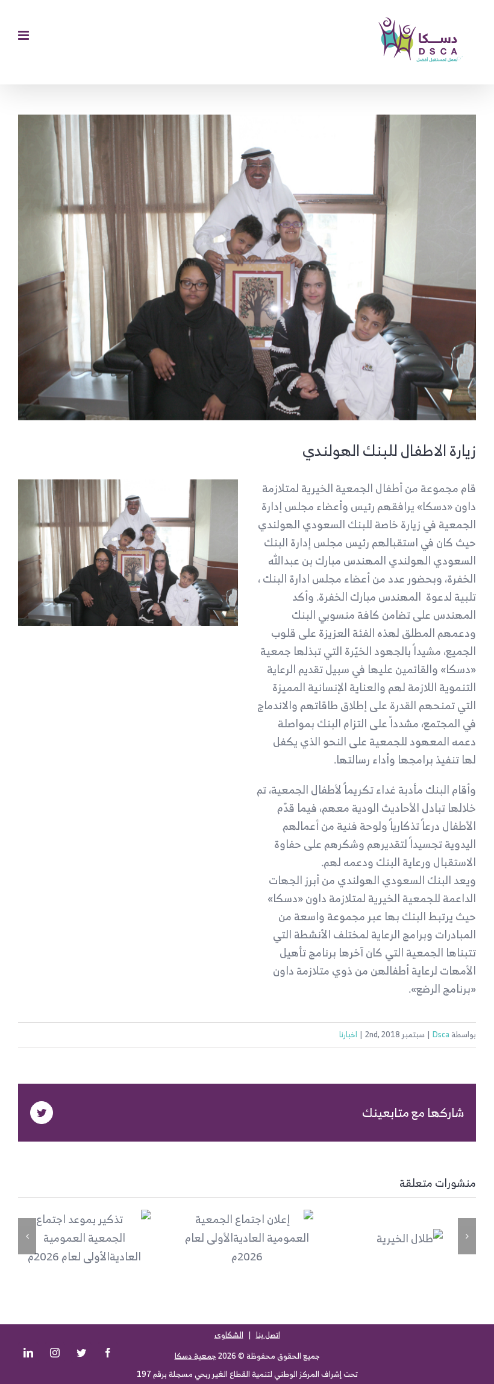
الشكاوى (228, 1335)
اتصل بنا (268, 1335)
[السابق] (27, 1236)
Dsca (441, 1034)
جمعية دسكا (195, 1356)
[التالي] (467, 1236)
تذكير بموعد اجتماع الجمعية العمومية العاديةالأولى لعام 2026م (106, 1238)
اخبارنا (348, 1034)
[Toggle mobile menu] (24, 35)
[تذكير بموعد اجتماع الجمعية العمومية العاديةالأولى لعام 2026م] (84, 1238)
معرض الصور (63, 1238)
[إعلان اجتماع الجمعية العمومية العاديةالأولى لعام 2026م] (247, 1238)
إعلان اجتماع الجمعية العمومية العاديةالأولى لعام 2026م (268, 1238)
